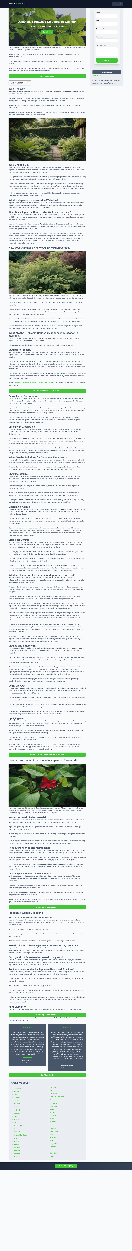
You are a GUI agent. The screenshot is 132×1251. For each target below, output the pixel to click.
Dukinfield (52, 1137)
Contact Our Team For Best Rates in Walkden (47, 754)
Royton (52, 1119)
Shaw (51, 1134)
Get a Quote (47, 32)
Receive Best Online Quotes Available (47, 390)
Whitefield (17, 1110)
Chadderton (53, 1103)
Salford (16, 1119)
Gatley (51, 1109)
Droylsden (53, 1106)
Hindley (16, 1141)
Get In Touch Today (47, 76)
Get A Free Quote (47, 1075)
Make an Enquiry (66, 1166)
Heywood (17, 1151)
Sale (15, 1138)
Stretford (17, 1132)
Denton (52, 1125)
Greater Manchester (21, 1135)
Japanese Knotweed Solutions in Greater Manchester (33, 383)
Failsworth (53, 1094)
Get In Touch (107, 72)
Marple (51, 1156)
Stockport (52, 1128)
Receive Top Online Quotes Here (47, 907)
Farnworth (17, 1088)
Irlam (15, 1116)
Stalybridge (53, 1144)
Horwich (16, 1144)
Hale (51, 1100)
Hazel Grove (53, 1153)
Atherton (17, 1097)
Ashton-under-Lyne (56, 1131)
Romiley (52, 1150)
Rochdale (52, 1122)
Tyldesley (17, 1094)
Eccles (16, 1101)
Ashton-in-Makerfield (56, 1097)
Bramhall (52, 1147)
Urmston (17, 1113)
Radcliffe (17, 1104)
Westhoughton (19, 1126)
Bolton (16, 1107)
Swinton (16, 1091)
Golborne (17, 1154)
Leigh (15, 1122)
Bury (15, 1129)
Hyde (51, 1140)
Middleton (17, 1147)
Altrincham (53, 1087)
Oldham (52, 1112)
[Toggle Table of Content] (27, 82)
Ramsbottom (18, 1157)
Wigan (51, 1090)
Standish (52, 1115)
